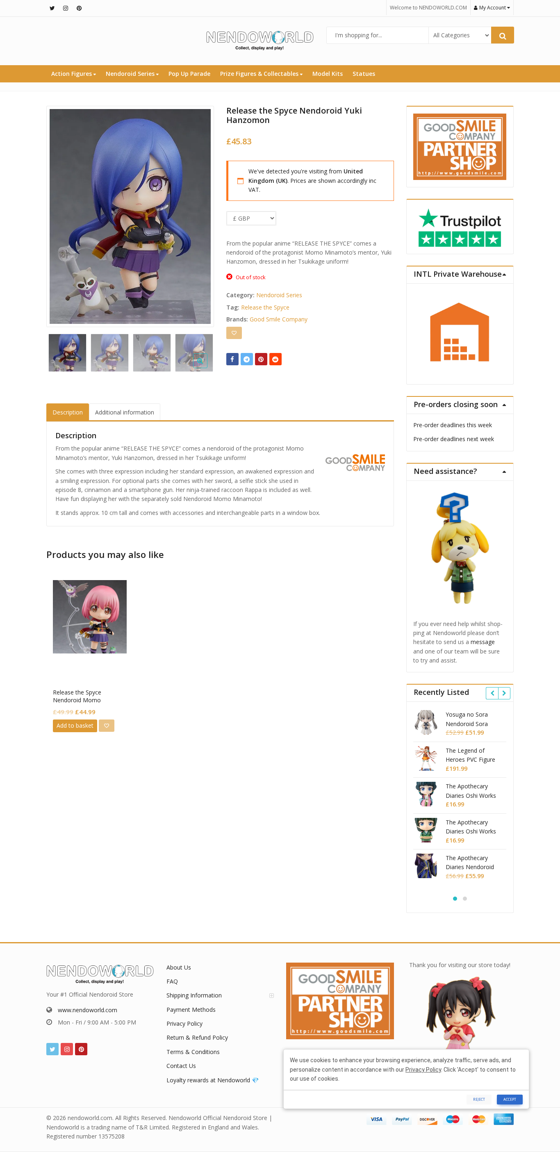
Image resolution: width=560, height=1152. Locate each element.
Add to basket (75, 725)
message (483, 642)
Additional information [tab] (124, 412)
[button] (207, 367)
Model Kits (327, 73)
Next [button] (199, 214)
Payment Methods (191, 1009)
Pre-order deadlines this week (452, 425)
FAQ (172, 981)
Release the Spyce (265, 307)
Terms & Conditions (193, 1052)
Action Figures (72, 73)
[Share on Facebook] (232, 359)
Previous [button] (61, 214)
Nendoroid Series (131, 73)
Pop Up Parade (189, 73)
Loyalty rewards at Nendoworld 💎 (212, 1080)
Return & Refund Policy (197, 1037)
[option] (130, 216)
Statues (364, 73)
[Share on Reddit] (275, 359)
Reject (479, 1099)
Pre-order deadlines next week (453, 439)
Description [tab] (67, 412)
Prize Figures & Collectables (260, 73)
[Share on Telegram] (247, 359)
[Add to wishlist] (234, 333)
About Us (178, 967)
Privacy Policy (184, 1023)
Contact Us (181, 1066)
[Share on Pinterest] (261, 359)
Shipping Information (194, 995)
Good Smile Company (278, 319)
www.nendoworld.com (87, 1010)
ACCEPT (509, 1099)
